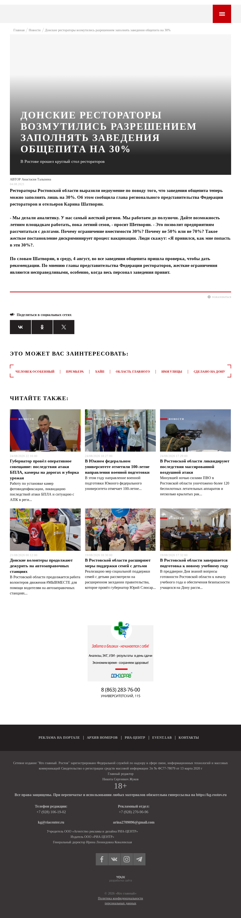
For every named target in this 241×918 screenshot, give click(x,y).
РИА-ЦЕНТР (135, 737)
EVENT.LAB (162, 737)
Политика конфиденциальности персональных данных (120, 901)
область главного (133, 371)
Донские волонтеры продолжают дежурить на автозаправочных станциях (41, 566)
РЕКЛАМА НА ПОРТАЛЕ (59, 737)
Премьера (75, 371)
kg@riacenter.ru (51, 822)
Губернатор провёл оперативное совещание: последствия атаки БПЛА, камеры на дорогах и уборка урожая (44, 469)
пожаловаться (221, 297)
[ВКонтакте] (20, 327)
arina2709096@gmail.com (133, 822)
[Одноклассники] (42, 327)
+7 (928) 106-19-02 (51, 812)
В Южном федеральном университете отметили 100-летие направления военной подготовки (117, 467)
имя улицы (171, 371)
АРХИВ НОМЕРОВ (102, 737)
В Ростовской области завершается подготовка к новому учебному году (194, 563)
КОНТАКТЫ (189, 737)
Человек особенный (35, 371)
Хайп (99, 371)
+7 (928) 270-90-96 (133, 812)
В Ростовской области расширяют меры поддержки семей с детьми (118, 563)
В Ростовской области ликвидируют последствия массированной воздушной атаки (194, 467)
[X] (63, 327)
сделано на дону (209, 371)
